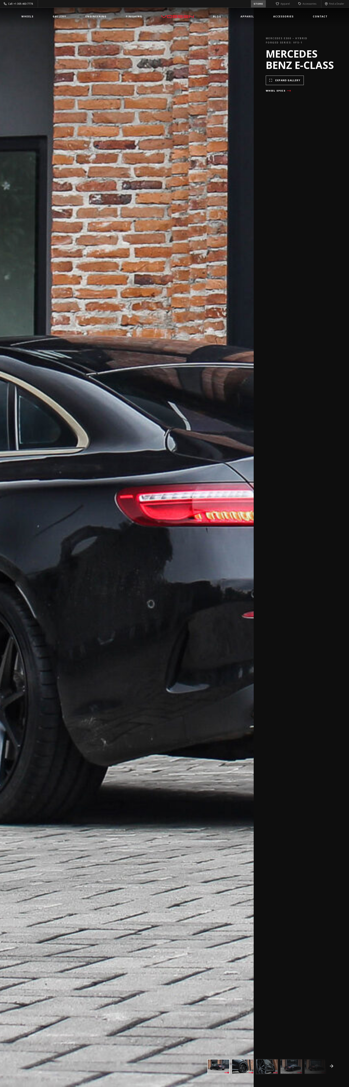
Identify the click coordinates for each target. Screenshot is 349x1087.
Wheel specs (276, 90)
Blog (217, 16)
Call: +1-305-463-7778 (20, 3)
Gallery (59, 16)
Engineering (96, 16)
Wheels (27, 16)
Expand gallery (287, 80)
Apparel (285, 3)
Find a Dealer (336, 3)
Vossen (177, 16)
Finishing (134, 16)
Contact (320, 16)
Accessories (309, 3)
